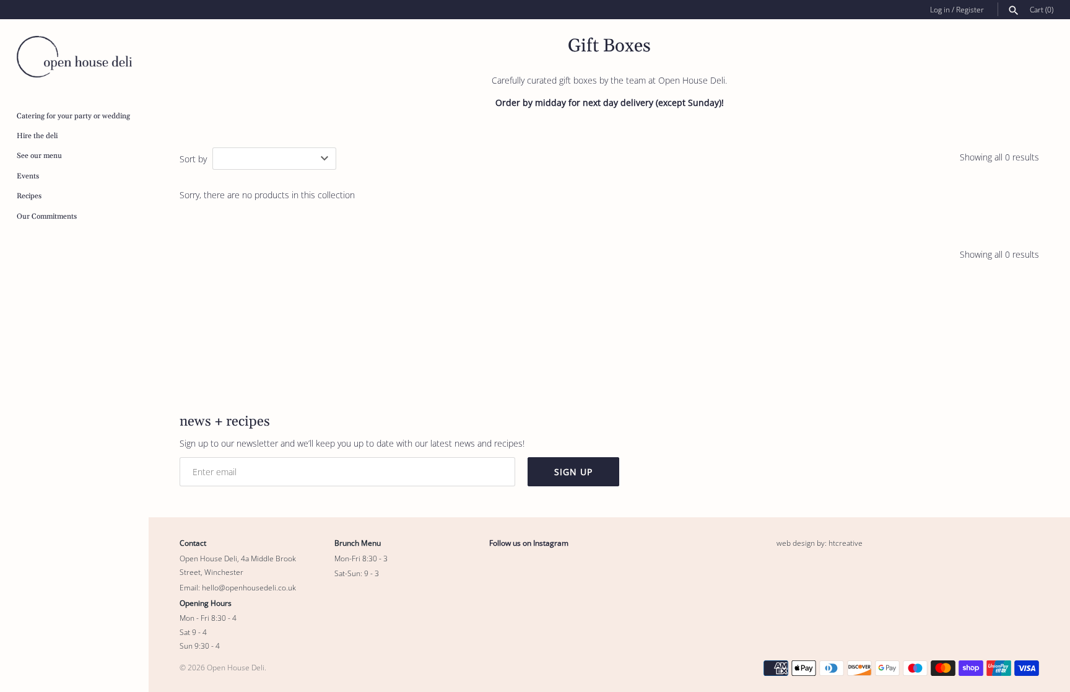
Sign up (573, 472)
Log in (940, 9)
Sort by (193, 159)
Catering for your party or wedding (73, 116)
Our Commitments (47, 216)
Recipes (29, 196)
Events (28, 176)
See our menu (39, 155)
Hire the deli (37, 136)
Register (970, 9)
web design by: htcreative (819, 543)
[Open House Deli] (74, 56)
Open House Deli (235, 667)
